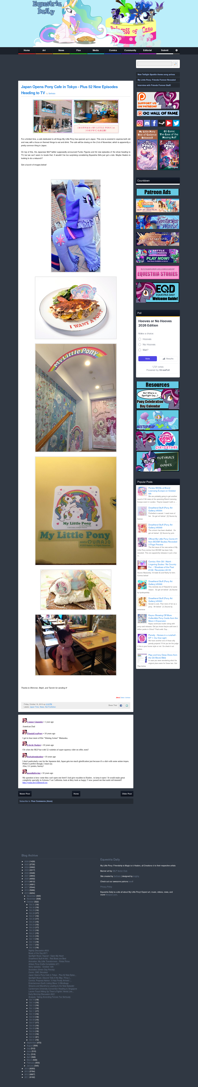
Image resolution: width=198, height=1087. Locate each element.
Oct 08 (32, 1019)
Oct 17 (32, 944)
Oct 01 (32, 1039)
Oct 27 (32, 916)
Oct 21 (32, 933)
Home (27, 50)
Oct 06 (32, 1025)
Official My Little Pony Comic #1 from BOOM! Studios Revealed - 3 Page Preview (163, 541)
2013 (27, 1071)
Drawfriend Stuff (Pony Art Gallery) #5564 (160, 509)
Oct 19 (32, 938)
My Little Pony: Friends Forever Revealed (157, 79)
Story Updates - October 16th (41, 966)
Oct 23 (32, 927)
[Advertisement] (158, 690)
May (28, 1054)
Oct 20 (32, 936)
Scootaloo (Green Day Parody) (42, 969)
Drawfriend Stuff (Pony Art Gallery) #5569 (160, 526)
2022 (27, 873)
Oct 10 (32, 1013)
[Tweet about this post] (126, 705)
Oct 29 (32, 910)
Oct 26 (32, 918)
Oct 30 (32, 907)
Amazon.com (111, 894)
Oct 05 (32, 1028)
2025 (27, 864)
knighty (136, 876)
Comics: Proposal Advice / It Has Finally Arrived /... (50, 980)
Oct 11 (32, 1011)
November (31, 898)
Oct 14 (32, 1002)
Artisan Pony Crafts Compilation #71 (44, 964)
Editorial (147, 50)
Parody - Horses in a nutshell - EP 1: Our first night (162, 636)
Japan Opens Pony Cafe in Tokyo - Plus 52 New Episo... (52, 975)
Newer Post (25, 793)
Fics (78, 50)
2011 (27, 1077)
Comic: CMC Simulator (38, 972)
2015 (27, 893)
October (30, 901)
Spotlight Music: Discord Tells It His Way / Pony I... (50, 977)
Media (96, 50)
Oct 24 (32, 924)
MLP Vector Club (120, 871)
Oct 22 (32, 930)
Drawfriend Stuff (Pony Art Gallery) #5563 (160, 599)
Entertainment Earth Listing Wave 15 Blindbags (49, 983)
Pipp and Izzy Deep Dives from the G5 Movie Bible (162, 656)
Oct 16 (32, 947)
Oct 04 (32, 1031)
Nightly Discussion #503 (39, 950)
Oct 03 (32, 1034)
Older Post (127, 793)
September (31, 1042)
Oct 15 (32, 999)
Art (44, 50)
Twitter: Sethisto (123, 698)
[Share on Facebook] (121, 705)
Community (130, 50)
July (28, 1048)
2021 (27, 875)
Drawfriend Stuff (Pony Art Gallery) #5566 (160, 582)
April (29, 1057)
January (30, 1065)
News (61, 50)
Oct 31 (32, 904)
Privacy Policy (106, 886)
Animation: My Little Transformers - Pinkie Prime (49, 961)
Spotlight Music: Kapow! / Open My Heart (46, 955)
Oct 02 (32, 1037)
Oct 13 (32, 1005)
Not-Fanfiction (50, 707)
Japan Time (34, 707)
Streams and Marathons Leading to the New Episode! (51, 985)
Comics (113, 50)
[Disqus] (75, 751)
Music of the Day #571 (38, 953)
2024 (27, 867)
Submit (164, 50)
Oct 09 (32, 1016)
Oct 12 (32, 1008)
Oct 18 (32, 941)
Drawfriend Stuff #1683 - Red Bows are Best (47, 958)
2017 (27, 887)
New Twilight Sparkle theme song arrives (156, 74)
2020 (27, 878)
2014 (27, 1068)
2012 (27, 1074)
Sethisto (117, 876)
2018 (27, 884)
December (31, 895)
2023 (27, 870)
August (30, 1045)
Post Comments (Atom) (42, 801)
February (31, 1062)
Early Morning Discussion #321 (42, 994)
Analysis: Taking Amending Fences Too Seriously (49, 997)
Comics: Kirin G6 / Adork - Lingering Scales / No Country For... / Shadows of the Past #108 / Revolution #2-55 (162, 565)
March (29, 1059)
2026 (27, 861)
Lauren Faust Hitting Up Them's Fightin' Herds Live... (51, 991)
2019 (27, 881)
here (131, 881)
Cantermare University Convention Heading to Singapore (53, 988)
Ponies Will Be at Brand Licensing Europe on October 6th (162, 490)
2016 (27, 890)
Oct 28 (32, 913)
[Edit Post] (54, 704)
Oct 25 (32, 921)
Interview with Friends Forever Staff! (154, 85)
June (29, 1051)
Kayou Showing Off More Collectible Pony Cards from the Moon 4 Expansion (163, 618)
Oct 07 (32, 1022)
